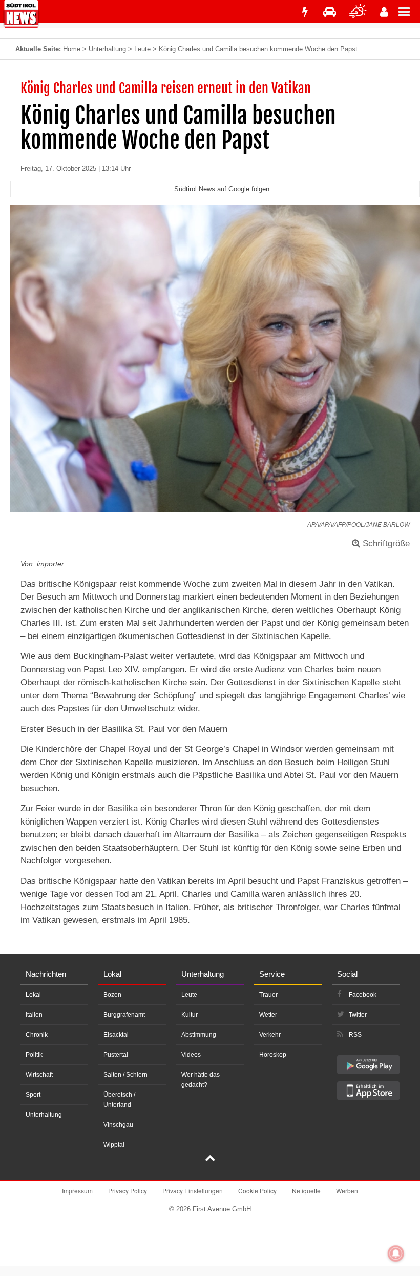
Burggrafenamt (124, 1014)
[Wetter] (358, 12)
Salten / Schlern (125, 1074)
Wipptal (113, 1144)
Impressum (77, 1190)
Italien (34, 1014)
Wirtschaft (39, 1074)
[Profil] (384, 12)
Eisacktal (116, 1034)
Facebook (362, 994)
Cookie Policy (257, 1190)
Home (71, 49)
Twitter (358, 1014)
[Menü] (409, 11)
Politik (34, 1054)
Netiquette (306, 1190)
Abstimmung (198, 1034)
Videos (191, 1054)
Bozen (112, 994)
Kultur (189, 1014)
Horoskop (272, 1054)
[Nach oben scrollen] (210, 1159)
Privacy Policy (127, 1190)
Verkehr (270, 1034)
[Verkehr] (329, 12)
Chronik (37, 1034)
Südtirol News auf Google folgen (221, 189)
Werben (347, 1190)
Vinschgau (118, 1124)
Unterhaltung (107, 49)
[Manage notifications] (396, 1253)
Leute (142, 49)
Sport (33, 1094)
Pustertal (115, 1054)
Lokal (33, 994)
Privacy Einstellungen (192, 1190)
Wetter (268, 1014)
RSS (355, 1034)
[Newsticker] (305, 12)
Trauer (268, 994)
